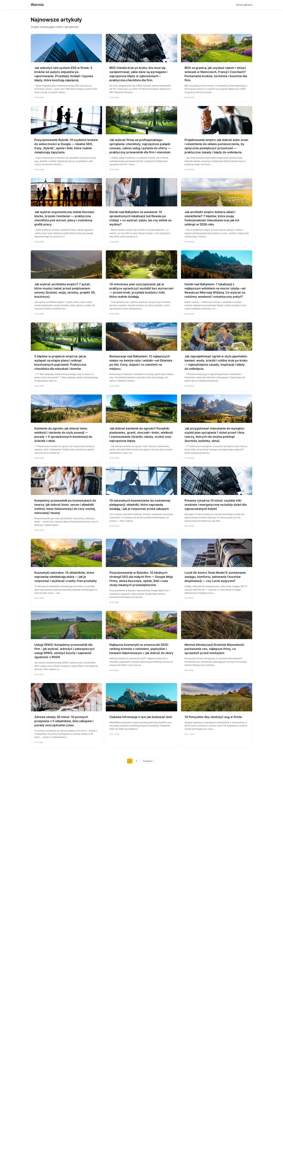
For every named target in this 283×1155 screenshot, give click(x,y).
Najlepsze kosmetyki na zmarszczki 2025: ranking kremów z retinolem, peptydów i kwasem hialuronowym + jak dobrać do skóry (141, 649)
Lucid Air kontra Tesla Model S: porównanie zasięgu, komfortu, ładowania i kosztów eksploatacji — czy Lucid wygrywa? (215, 577)
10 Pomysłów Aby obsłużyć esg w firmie (213, 717)
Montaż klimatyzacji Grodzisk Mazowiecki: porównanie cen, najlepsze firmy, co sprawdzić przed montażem (215, 649)
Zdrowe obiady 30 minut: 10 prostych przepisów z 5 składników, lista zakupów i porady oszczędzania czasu (63, 721)
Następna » (148, 761)
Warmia (37, 5)
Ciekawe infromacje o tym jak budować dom (140, 717)
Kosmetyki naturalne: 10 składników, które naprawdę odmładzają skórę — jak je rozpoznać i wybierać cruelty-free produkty (65, 577)
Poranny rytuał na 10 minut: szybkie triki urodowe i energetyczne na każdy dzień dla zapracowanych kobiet (215, 505)
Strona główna (244, 4)
